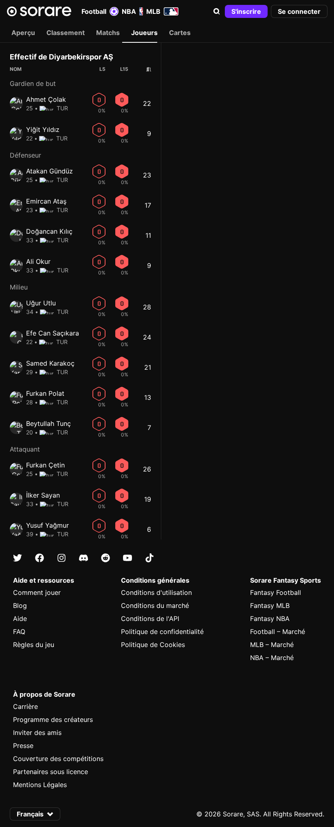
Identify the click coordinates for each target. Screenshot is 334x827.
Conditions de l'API (150, 618)
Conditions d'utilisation (156, 592)
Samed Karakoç (50, 363)
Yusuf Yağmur (47, 525)
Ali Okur (38, 261)
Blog (20, 605)
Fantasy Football (275, 592)
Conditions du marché (155, 605)
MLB (153, 11)
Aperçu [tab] (23, 33)
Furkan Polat (45, 393)
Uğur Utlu (41, 303)
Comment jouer (37, 592)
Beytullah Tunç (48, 423)
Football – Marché (277, 631)
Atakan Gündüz (49, 171)
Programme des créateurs (53, 719)
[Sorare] (39, 11)
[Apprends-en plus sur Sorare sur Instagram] (61, 557)
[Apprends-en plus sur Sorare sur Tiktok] (149, 557)
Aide (20, 618)
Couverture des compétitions (58, 759)
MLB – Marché (272, 645)
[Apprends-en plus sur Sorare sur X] (17, 557)
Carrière (25, 706)
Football (93, 11)
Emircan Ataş (46, 201)
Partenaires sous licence (50, 772)
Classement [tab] (65, 33)
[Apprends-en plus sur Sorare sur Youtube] (127, 557)
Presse (23, 745)
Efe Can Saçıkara (52, 333)
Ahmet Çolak (46, 99)
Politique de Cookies (153, 645)
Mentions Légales (40, 785)
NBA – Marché (272, 658)
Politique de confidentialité (162, 631)
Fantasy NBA (270, 618)
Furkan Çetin (45, 465)
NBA (129, 11)
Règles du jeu (33, 645)
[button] (217, 11)
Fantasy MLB (270, 605)
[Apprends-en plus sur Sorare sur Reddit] (105, 557)
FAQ (19, 631)
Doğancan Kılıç (49, 231)
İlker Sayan (43, 495)
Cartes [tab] (180, 33)
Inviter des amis (37, 732)
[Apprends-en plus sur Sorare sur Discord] (83, 557)
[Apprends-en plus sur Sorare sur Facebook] (39, 557)
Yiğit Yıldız (42, 129)
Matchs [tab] (108, 33)
